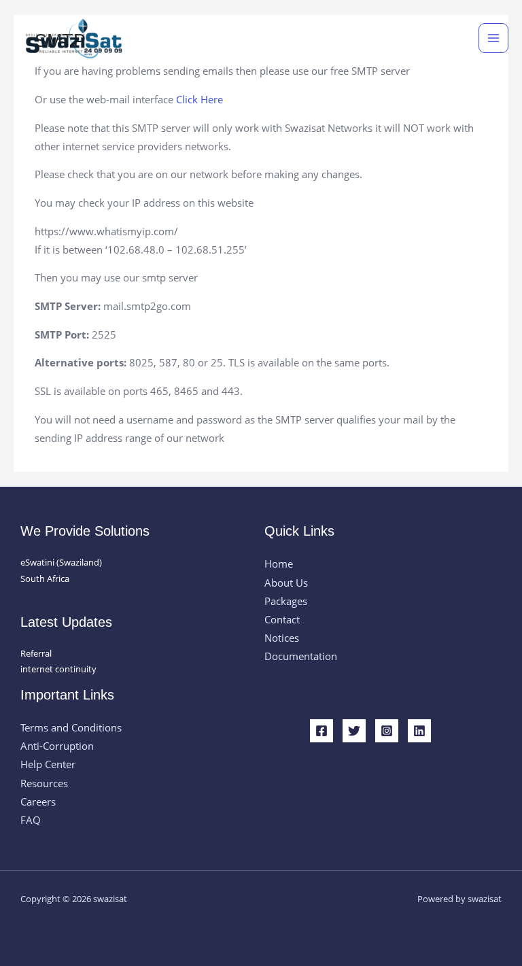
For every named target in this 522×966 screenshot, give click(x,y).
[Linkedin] (419, 730)
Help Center (47, 764)
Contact (282, 619)
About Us (286, 582)
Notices (281, 637)
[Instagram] (386, 730)
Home (278, 563)
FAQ (30, 820)
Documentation (300, 656)
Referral (36, 653)
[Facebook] (321, 730)
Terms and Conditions (71, 727)
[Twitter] (354, 730)
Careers (38, 801)
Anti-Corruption (57, 746)
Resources (44, 783)
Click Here (199, 99)
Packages (285, 601)
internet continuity (58, 669)
